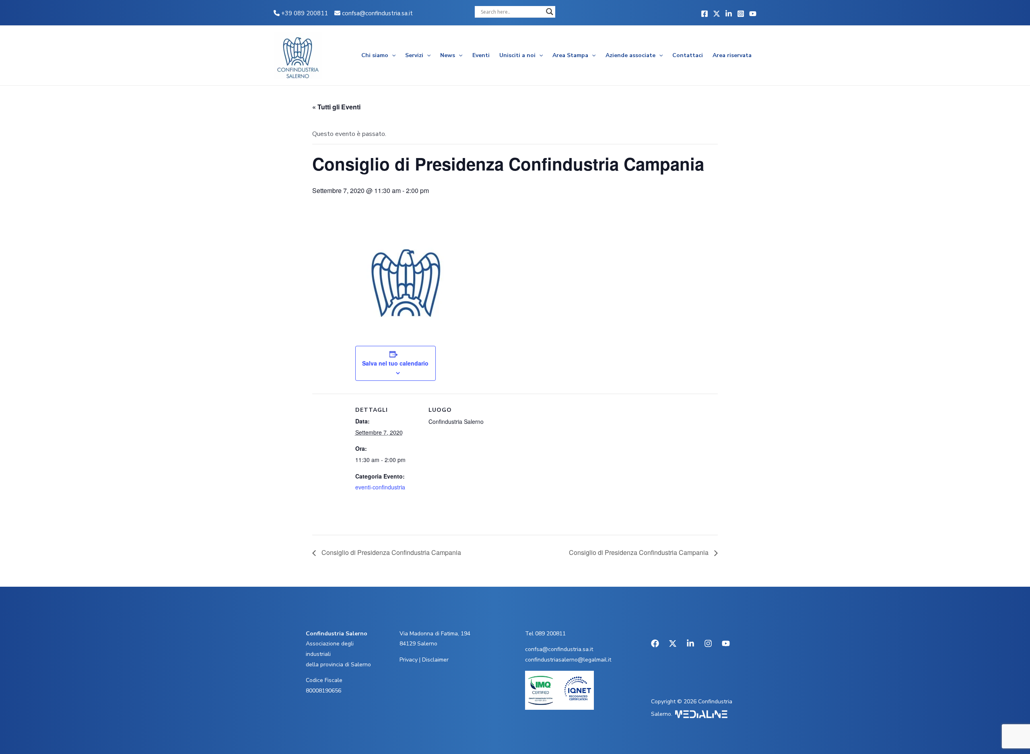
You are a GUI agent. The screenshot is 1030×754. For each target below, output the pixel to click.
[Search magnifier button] (549, 11)
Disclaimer (435, 660)
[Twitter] (716, 13)
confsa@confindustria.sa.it (377, 13)
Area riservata (732, 55)
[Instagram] (740, 13)
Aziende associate (630, 55)
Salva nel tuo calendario (395, 363)
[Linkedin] (728, 13)
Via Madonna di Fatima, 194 (435, 633)
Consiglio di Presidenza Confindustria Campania (390, 552)
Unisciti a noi (517, 55)
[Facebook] (704, 13)
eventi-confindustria (380, 487)
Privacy (409, 660)
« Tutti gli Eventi (336, 106)
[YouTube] (752, 13)
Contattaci (687, 55)
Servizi (414, 55)
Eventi (481, 55)
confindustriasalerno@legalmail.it (568, 660)
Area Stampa (570, 55)
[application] (392, 55)
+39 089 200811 (304, 13)
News (447, 55)
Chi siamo (374, 55)
